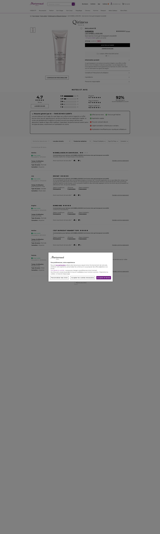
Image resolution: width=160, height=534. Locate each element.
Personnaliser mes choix (59, 277)
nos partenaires (61, 265)
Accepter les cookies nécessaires (82, 277)
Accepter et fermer (103, 277)
